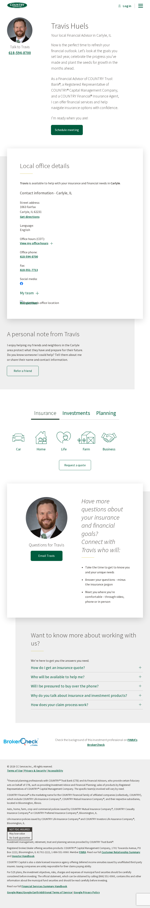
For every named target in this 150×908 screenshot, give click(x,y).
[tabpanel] (75, 447)
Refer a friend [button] (23, 371)
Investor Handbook (23, 856)
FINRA (82, 852)
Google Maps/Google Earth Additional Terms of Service (39, 892)
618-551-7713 (29, 270)
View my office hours (36, 243)
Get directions (29, 217)
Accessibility (55, 770)
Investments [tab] (76, 413)
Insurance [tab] (45, 413)
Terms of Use (14, 770)
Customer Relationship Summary (121, 852)
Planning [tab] (106, 413)
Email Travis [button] (46, 556)
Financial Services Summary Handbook (44, 886)
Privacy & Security (35, 770)
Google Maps (29, 303)
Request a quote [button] (75, 465)
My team (29, 293)
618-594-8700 (20, 52)
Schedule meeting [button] (67, 130)
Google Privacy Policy (87, 892)
